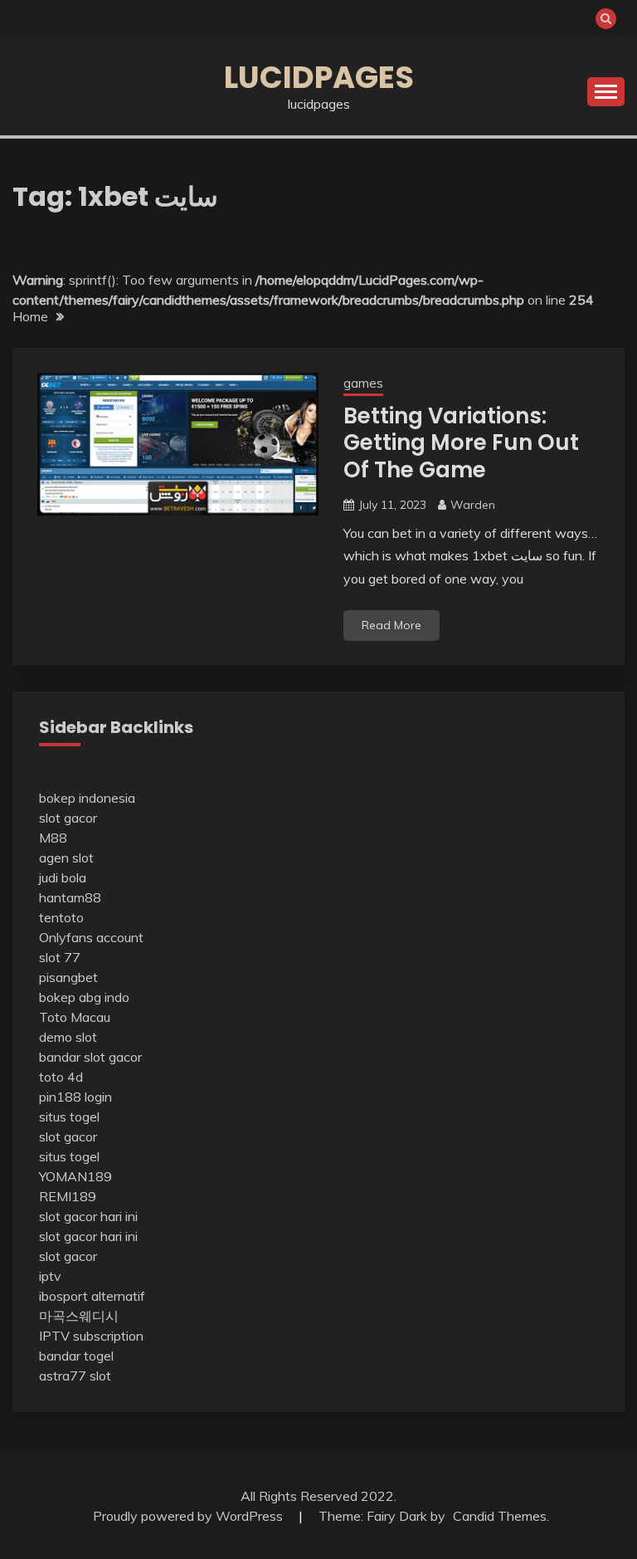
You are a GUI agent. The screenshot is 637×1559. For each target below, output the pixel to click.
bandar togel (76, 1355)
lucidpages (319, 77)
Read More (391, 625)
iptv (50, 1276)
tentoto (61, 917)
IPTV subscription (91, 1335)
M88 (53, 837)
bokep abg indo (84, 997)
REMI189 (67, 1196)
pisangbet (68, 977)
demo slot (68, 1037)
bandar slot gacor (90, 1056)
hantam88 (70, 897)
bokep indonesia (87, 797)
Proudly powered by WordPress (189, 1516)
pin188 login (75, 1096)
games (363, 383)
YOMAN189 (75, 1176)
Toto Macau (74, 1017)
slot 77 (59, 957)
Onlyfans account (91, 937)
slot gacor (68, 817)
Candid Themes (500, 1516)
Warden (472, 504)
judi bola (62, 877)
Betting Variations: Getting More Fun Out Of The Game (461, 443)
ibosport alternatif (92, 1296)
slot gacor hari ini (88, 1216)
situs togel (69, 1116)
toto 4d (61, 1076)
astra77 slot (75, 1375)
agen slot (66, 857)
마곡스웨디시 (79, 1315)
